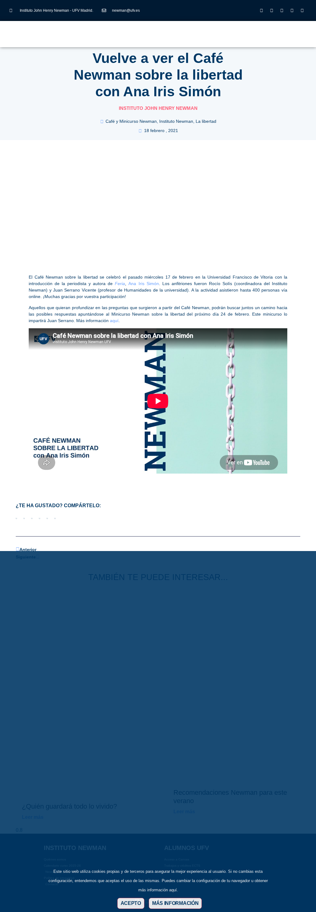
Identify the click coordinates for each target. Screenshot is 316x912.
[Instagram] (261, 10)
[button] (129, 32)
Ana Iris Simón (143, 283)
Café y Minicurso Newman (131, 121)
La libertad (206, 121)
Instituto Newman (176, 121)
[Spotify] (302, 10)
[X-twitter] (272, 10)
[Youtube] (292, 10)
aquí (114, 320)
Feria (120, 283)
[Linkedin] (282, 10)
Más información (175, 903)
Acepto (131, 903)
